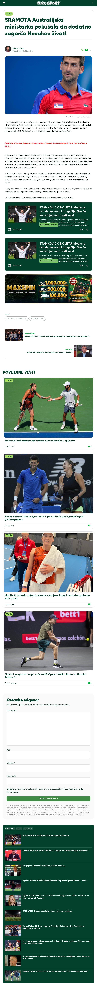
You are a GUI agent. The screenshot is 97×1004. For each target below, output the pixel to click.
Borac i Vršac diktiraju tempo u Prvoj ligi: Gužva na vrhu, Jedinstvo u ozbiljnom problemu (53, 927)
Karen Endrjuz (37, 319)
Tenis (9, 13)
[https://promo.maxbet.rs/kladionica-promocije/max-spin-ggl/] (48, 288)
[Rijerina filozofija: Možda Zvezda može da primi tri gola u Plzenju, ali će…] (13, 885)
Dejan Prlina (18, 48)
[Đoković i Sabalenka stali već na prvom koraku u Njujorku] (48, 407)
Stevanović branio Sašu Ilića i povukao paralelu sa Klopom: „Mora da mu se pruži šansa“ (56, 957)
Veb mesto (11, 776)
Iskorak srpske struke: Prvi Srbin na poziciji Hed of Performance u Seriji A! (55, 971)
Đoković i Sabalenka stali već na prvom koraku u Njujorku (40, 440)
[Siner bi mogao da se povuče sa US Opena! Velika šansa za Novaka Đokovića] (48, 641)
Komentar (12, 710)
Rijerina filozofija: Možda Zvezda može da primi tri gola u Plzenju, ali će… (55, 881)
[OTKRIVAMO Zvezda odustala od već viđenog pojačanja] (13, 915)
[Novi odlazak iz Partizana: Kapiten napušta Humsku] (13, 839)
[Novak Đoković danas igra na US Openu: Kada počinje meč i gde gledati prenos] (48, 483)
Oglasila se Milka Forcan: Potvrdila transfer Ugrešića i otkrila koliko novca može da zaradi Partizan (56, 897)
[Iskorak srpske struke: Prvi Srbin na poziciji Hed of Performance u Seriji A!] (13, 975)
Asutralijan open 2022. (17, 319)
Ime (9, 750)
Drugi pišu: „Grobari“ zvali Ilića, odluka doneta (43, 866)
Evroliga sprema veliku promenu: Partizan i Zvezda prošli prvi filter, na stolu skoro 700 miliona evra (57, 942)
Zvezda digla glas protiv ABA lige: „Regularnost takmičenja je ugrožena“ (55, 850)
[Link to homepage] (48, 3)
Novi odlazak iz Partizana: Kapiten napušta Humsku (46, 835)
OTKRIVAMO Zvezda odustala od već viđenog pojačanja (47, 911)
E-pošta (11, 763)
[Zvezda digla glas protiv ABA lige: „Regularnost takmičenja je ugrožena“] (13, 855)
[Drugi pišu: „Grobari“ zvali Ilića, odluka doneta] (13, 870)
